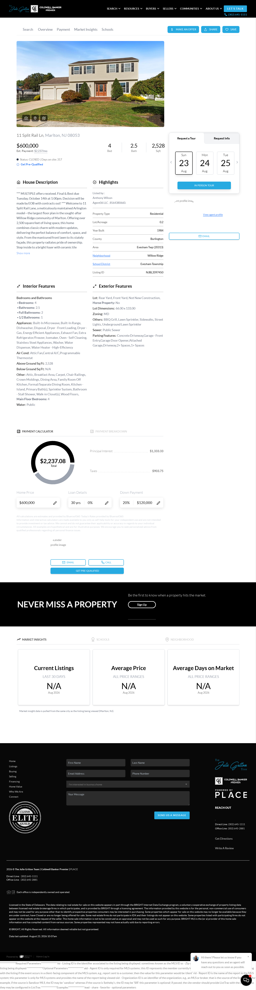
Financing (14, 781)
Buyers (151, 8)
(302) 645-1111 (236, 824)
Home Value (15, 786)
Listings (13, 766)
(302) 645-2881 (236, 828)
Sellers (168, 8)
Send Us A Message (172, 815)
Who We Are (16, 791)
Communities (189, 8)
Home (12, 761)
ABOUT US (212, 8)
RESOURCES (131, 8)
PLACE (74, 869)
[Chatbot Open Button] (246, 980)
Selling (12, 776)
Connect (13, 796)
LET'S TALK (235, 8)
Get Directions (224, 838)
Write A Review (224, 848)
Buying (13, 771)
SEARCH (112, 8)
